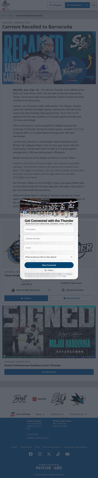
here (65, 276)
